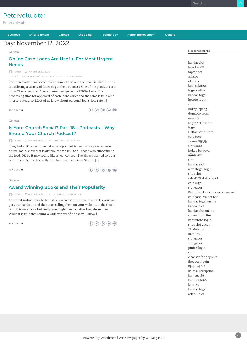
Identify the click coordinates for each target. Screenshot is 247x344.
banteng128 (196, 275)
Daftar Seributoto (201, 132)
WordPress (108, 338)
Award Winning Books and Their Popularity (57, 187)
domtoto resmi (199, 113)
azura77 (193, 118)
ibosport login (198, 261)
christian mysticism (66, 140)
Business (14, 35)
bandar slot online (201, 210)
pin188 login (197, 248)
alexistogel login (199, 169)
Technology (109, 35)
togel (191, 127)
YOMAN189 (196, 229)
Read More (16, 110)
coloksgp (194, 183)
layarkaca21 (196, 67)
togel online (196, 90)
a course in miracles (67, 194)
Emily (17, 72)
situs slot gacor (199, 224)
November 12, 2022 (38, 72)
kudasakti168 (197, 86)
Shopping (85, 35)
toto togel (195, 136)
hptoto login (197, 99)
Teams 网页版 (197, 141)
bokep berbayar (199, 150)
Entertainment (39, 35)
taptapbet (195, 72)
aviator (193, 76)
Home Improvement (141, 35)
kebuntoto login (199, 220)
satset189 (194, 178)
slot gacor (195, 187)
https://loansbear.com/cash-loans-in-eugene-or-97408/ (46, 76)
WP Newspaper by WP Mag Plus (141, 338)
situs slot (194, 173)
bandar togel (197, 95)
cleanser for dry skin (202, 257)
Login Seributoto (200, 123)
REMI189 (194, 234)
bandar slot (196, 62)
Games (64, 35)
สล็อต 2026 (195, 155)
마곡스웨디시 (197, 266)
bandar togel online (202, 201)
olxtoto (193, 81)
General (170, 35)
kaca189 (193, 285)
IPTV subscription (201, 271)
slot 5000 (195, 146)
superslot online (199, 215)
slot (191, 104)
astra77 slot (196, 294)
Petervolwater (24, 15)
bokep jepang (197, 109)
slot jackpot (210, 178)
